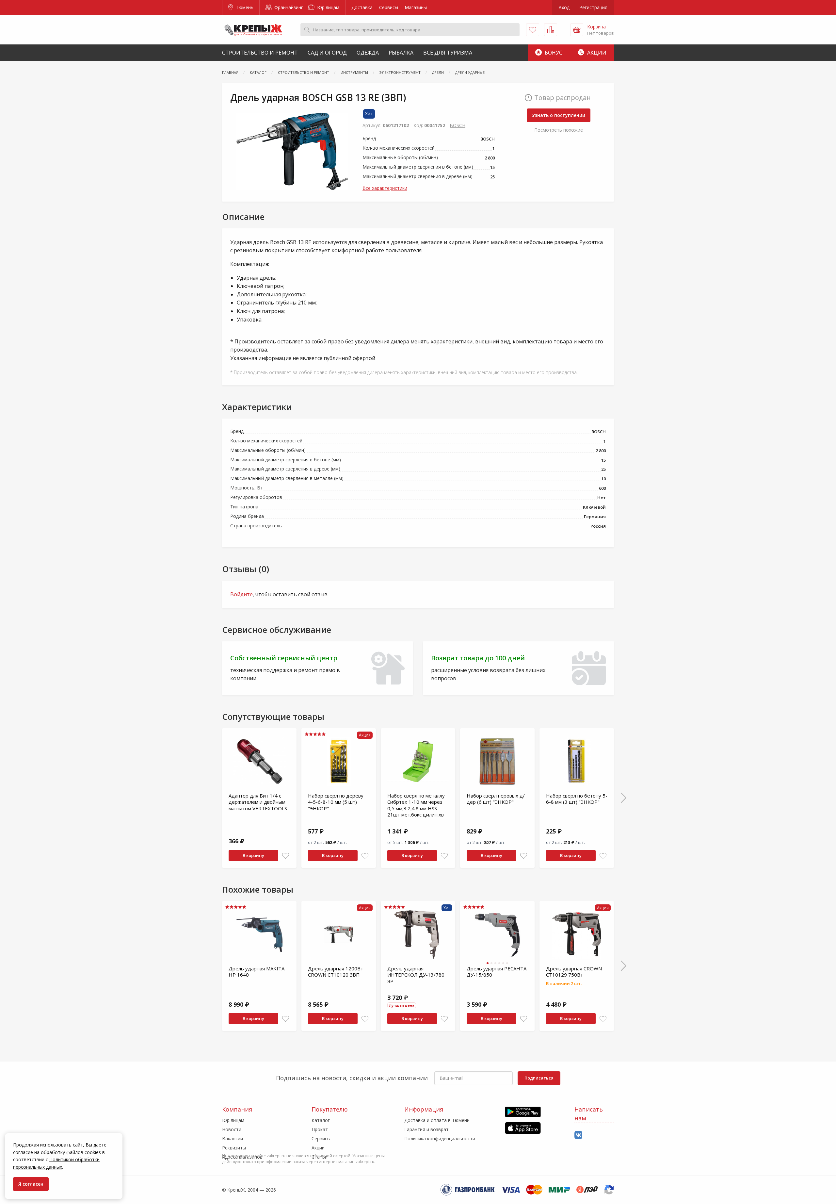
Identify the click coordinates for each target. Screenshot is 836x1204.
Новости (231, 1129)
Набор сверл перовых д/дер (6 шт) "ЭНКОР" (496, 798)
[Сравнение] (550, 29)
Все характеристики (384, 188)
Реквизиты (234, 1148)
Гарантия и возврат (426, 1129)
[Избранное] (532, 29)
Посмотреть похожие (558, 130)
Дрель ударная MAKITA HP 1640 (256, 971)
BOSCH (457, 125)
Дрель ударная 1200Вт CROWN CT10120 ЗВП (335, 971)
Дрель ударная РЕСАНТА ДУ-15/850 (496, 971)
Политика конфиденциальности (439, 1138)
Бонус (552, 52)
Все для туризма (447, 52)
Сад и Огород (327, 52)
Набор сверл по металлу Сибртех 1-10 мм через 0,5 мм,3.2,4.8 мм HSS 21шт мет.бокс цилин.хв (416, 805)
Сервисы (388, 7)
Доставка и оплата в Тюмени (437, 1120)
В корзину (253, 855)
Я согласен (30, 1184)
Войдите (241, 594)
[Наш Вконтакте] (578, 1135)
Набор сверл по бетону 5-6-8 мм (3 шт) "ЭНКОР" (576, 798)
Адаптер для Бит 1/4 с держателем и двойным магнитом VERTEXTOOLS (258, 802)
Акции (596, 52)
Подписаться (539, 1078)
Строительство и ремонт (260, 52)
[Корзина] (576, 29)
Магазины (416, 7)
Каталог (321, 1120)
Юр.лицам (327, 7)
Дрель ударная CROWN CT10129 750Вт (574, 971)
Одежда (368, 52)
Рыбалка (401, 52)
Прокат (320, 1129)
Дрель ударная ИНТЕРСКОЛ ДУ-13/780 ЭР (415, 974)
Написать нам (588, 1113)
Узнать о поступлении (558, 115)
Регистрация (593, 7)
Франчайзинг (288, 7)
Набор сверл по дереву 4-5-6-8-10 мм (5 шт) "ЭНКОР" (335, 802)
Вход (564, 7)
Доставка (362, 7)
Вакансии (232, 1138)
